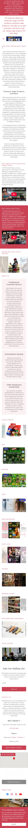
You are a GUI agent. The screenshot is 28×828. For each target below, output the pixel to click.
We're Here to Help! (14, 747)
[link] (14, 39)
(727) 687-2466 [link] (14, 728)
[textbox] (14, 683)
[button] (4, 38)
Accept (14, 824)
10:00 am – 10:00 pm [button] (17, 737)
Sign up (14, 689)
